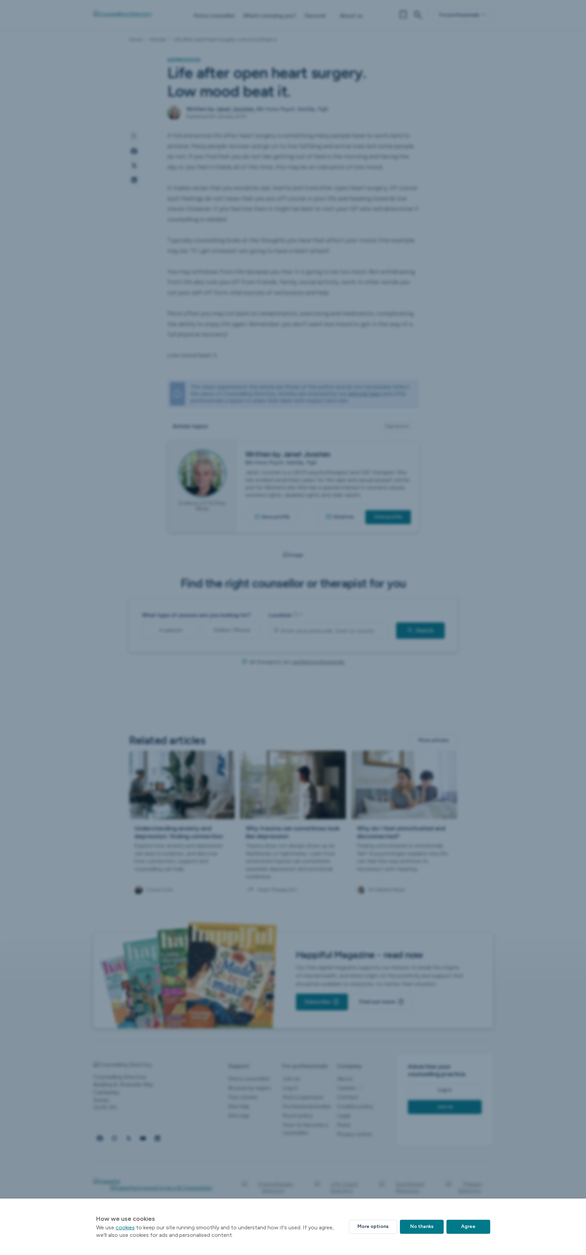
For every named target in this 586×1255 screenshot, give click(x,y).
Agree (468, 1226)
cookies (125, 1227)
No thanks (421, 1226)
